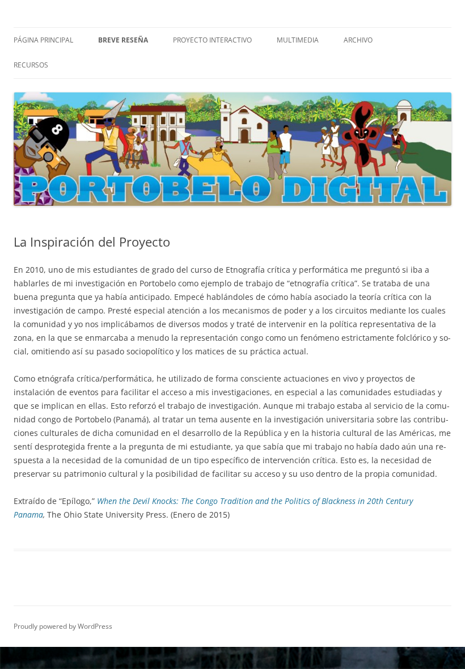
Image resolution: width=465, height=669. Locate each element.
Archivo (358, 40)
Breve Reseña (123, 40)
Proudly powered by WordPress (63, 626)
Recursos (31, 65)
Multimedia (298, 40)
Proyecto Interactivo (212, 40)
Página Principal (43, 40)
